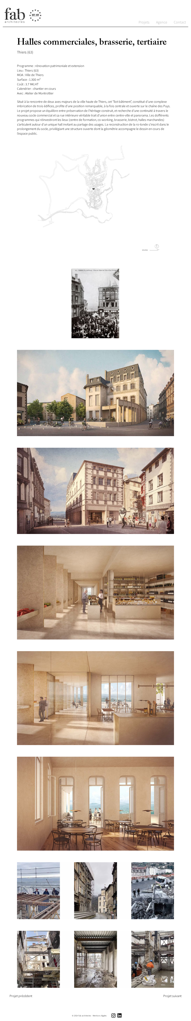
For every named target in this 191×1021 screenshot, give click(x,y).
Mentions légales (100, 1015)
